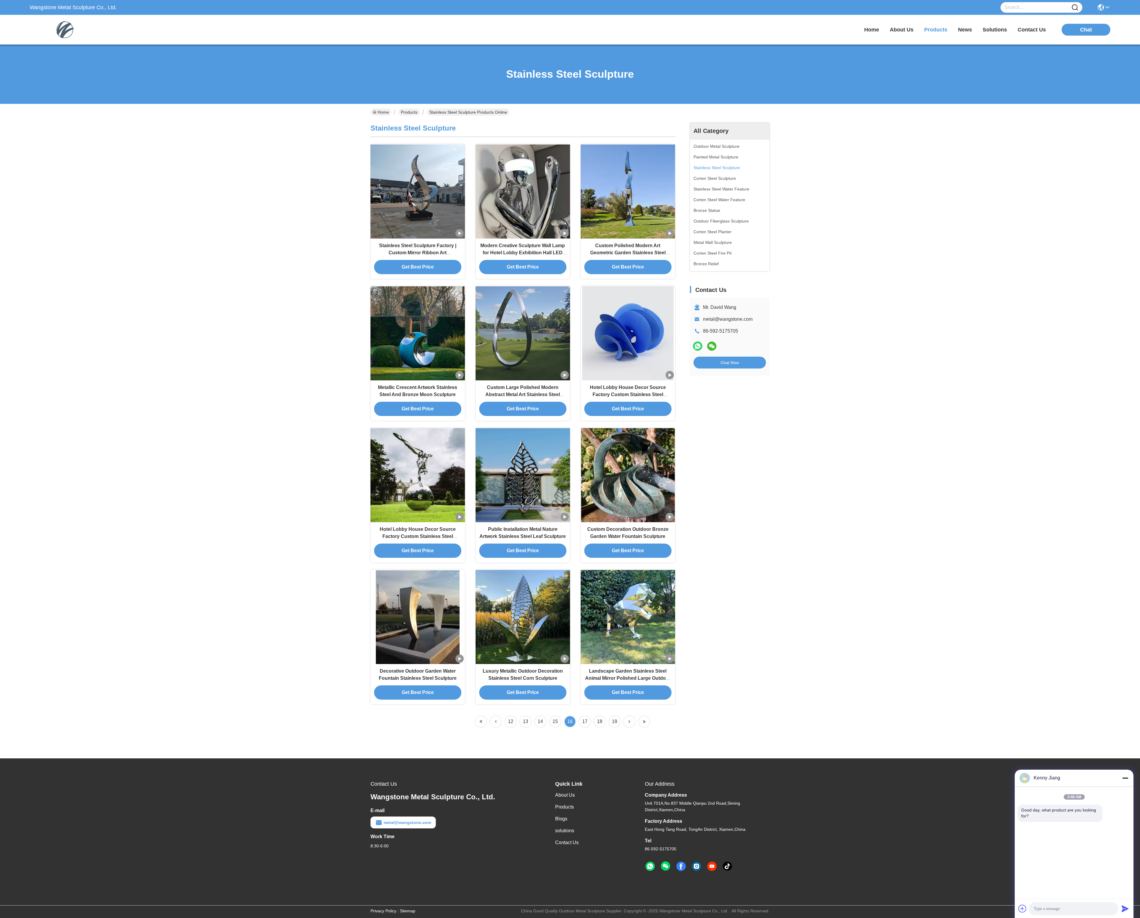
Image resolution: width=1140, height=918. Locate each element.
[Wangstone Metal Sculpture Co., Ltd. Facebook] (681, 866)
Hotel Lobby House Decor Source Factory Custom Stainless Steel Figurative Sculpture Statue (628, 394)
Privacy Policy (383, 911)
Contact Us (567, 842)
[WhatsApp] (697, 346)
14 (540, 721)
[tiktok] (727, 866)
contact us (1032, 30)
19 (614, 721)
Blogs (561, 818)
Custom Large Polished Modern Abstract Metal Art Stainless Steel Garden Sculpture (522, 394)
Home (871, 30)
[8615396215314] (650, 866)
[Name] (1075, 7)
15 (555, 721)
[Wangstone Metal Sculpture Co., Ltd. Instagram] (696, 866)
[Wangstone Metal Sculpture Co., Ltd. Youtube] (712, 866)
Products (409, 112)
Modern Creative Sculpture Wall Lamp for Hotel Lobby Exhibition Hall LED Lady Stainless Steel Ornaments (522, 252)
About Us (565, 795)
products (935, 30)
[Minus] (1125, 778)
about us (901, 30)
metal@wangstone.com (728, 319)
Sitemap (407, 911)
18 (599, 721)
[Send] (1125, 908)
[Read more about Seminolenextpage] (481, 721)
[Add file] (1022, 908)
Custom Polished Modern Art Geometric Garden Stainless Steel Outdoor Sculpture (628, 252)
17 (585, 721)
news (965, 30)
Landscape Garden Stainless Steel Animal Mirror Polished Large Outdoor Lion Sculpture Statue (628, 678)
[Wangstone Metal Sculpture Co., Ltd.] (62, 30)
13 (525, 721)
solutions (995, 30)
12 (510, 721)
